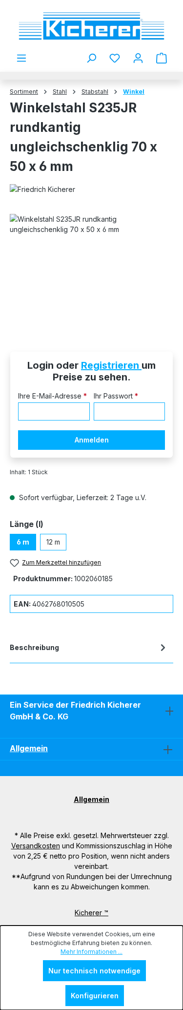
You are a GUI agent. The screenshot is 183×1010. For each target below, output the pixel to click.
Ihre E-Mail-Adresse (52, 396)
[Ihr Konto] (138, 58)
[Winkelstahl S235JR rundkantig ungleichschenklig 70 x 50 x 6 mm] (91, 269)
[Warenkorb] (161, 58)
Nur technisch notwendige (94, 971)
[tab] (89, 649)
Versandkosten (35, 846)
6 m (23, 542)
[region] (91, 269)
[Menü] (21, 58)
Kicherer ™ (91, 912)
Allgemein (29, 748)
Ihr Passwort (116, 396)
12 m (53, 542)
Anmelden (92, 440)
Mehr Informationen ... (91, 951)
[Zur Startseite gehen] (91, 26)
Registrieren (111, 365)
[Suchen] (91, 58)
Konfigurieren (95, 995)
